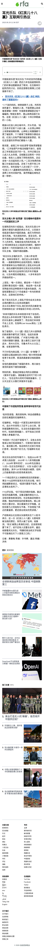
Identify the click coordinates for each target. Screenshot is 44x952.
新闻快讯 (5, 828)
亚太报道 (5, 830)
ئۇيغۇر (4, 899)
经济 (3, 836)
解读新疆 (27, 833)
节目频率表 (28, 890)
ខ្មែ (3, 893)
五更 (25, 828)
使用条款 (5, 931)
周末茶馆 (27, 864)
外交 (3, 833)
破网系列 (5, 922)
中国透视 (27, 859)
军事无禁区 (28, 839)
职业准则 (5, 925)
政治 (3, 839)
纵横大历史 (28, 867)
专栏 (3, 859)
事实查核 (5, 867)
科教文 (4, 844)
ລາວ (3, 890)
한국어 (4, 888)
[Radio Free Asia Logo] (22, 3)
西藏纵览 (27, 853)
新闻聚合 (27, 888)
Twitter (26, 885)
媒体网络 (5, 853)
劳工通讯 (27, 842)
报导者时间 (28, 830)
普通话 (4, 879)
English (4, 904)
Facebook (27, 882)
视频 (3, 870)
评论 (3, 861)
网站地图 (5, 933)
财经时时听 (28, 836)
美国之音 (5, 939)
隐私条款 (5, 928)
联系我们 (5, 919)
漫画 (3, 864)
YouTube (27, 879)
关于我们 (5, 914)
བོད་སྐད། (4, 896)
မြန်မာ (4, 885)
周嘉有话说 (28, 861)
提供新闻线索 (28, 896)
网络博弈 (27, 847)
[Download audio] (40, 72)
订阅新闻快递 (28, 893)
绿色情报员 (28, 844)
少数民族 (5, 856)
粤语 (3, 882)
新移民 (26, 850)
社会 (3, 850)
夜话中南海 (28, 856)
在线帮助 (5, 917)
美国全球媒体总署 (8, 936)
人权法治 (5, 847)
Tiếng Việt (5, 902)
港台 (3, 842)
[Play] (5, 72)
